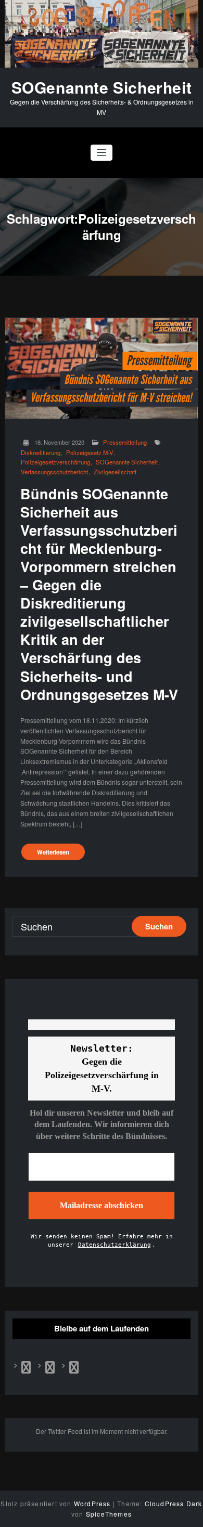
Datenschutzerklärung (114, 1244)
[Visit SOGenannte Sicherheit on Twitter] (50, 1369)
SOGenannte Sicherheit (101, 87)
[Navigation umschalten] (102, 153)
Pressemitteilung (125, 442)
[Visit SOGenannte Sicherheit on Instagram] (74, 1369)
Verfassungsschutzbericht (54, 472)
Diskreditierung (40, 453)
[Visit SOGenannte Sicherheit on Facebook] (26, 1369)
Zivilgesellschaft (115, 472)
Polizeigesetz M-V (89, 453)
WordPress (92, 1503)
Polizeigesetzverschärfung (55, 462)
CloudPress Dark (173, 1503)
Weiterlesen (53, 852)
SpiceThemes (109, 1513)
